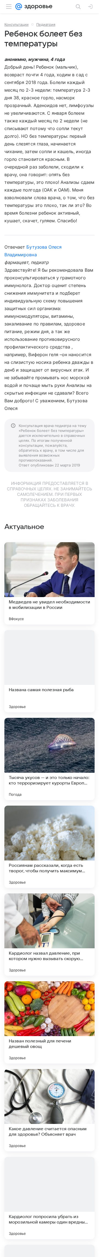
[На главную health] (37, 6)
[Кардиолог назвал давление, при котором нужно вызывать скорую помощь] (49, 934)
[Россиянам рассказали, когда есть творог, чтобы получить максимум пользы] (49, 847)
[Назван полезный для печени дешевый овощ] (49, 1022)
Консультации (16, 24)
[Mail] (18, 6)
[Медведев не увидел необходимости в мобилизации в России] (49, 583)
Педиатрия (45, 24)
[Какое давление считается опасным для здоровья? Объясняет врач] (49, 1110)
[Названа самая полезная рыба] (49, 671)
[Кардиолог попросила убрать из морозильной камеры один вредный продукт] (49, 1198)
